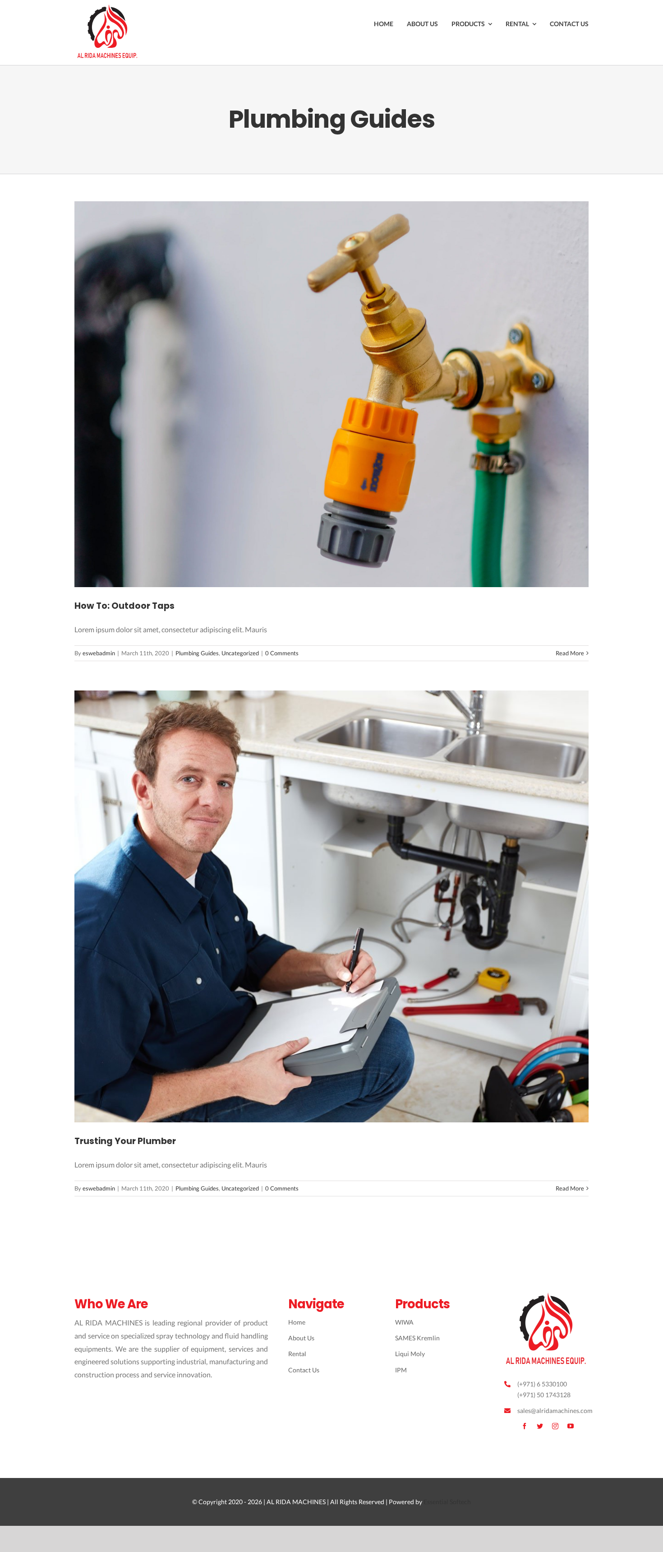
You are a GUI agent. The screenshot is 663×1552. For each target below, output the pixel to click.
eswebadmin (99, 653)
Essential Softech (447, 1502)
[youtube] (570, 1426)
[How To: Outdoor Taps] (331, 394)
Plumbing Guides (197, 653)
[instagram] (555, 1426)
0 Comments (282, 653)
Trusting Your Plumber (125, 1141)
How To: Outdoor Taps (124, 606)
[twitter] (540, 1426)
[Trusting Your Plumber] (331, 906)
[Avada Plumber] (108, 8)
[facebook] (524, 1426)
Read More (570, 653)
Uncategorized (240, 653)
